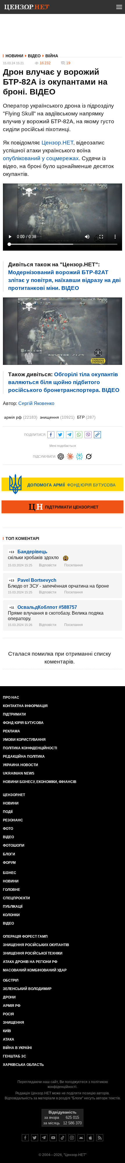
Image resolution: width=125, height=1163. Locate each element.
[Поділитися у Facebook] (50, 433)
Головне (11, 890)
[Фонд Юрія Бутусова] (62, 484)
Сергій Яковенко (36, 403)
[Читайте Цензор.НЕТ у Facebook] (25, 1137)
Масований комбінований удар (35, 970)
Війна (51, 55)
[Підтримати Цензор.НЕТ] (62, 507)
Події (7, 812)
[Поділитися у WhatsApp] (78, 433)
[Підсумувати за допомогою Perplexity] (79, 455)
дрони (9, 997)
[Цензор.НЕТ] (26, 8)
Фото (8, 829)
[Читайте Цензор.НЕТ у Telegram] (43, 1137)
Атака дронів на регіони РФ (30, 962)
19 (68, 63)
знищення (57, 417)
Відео (34, 55)
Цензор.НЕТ (57, 143)
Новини (14, 55)
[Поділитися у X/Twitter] (60, 433)
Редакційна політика (24, 756)
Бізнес (9, 873)
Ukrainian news (18, 773)
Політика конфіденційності (30, 748)
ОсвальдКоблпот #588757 (47, 607)
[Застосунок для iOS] (90, 1137)
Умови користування (24, 740)
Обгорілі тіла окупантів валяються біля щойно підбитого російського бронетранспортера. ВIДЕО (63, 382)
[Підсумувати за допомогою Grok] (88, 455)
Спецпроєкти (16, 898)
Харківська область (23, 1065)
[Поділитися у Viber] (88, 433)
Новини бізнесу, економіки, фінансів (39, 782)
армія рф (21, 417)
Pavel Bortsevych (36, 580)
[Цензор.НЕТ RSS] (99, 1137)
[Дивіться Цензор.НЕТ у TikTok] (62, 1137)
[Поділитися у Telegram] (69, 433)
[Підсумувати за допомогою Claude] (70, 455)
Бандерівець (32, 551)
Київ (7, 1031)
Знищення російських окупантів (36, 945)
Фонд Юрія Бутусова (23, 723)
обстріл (10, 980)
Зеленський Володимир (27, 989)
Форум (9, 863)
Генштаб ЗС (14, 1056)
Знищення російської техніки (33, 953)
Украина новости (20, 765)
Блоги (9, 854)
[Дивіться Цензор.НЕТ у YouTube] (53, 1137)
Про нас (11, 697)
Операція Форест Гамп (25, 936)
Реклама (11, 731)
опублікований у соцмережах (41, 158)
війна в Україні (17, 1048)
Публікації (12, 907)
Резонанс (13, 820)
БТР (86, 417)
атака (8, 1039)
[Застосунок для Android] (81, 1137)
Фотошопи (13, 845)
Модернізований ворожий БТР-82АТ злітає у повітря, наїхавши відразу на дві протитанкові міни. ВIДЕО (64, 280)
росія (8, 1014)
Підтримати (14, 714)
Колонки (11, 915)
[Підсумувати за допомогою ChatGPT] (60, 455)
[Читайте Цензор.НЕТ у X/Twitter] (34, 1137)
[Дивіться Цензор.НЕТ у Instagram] (71, 1137)
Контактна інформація (25, 706)
